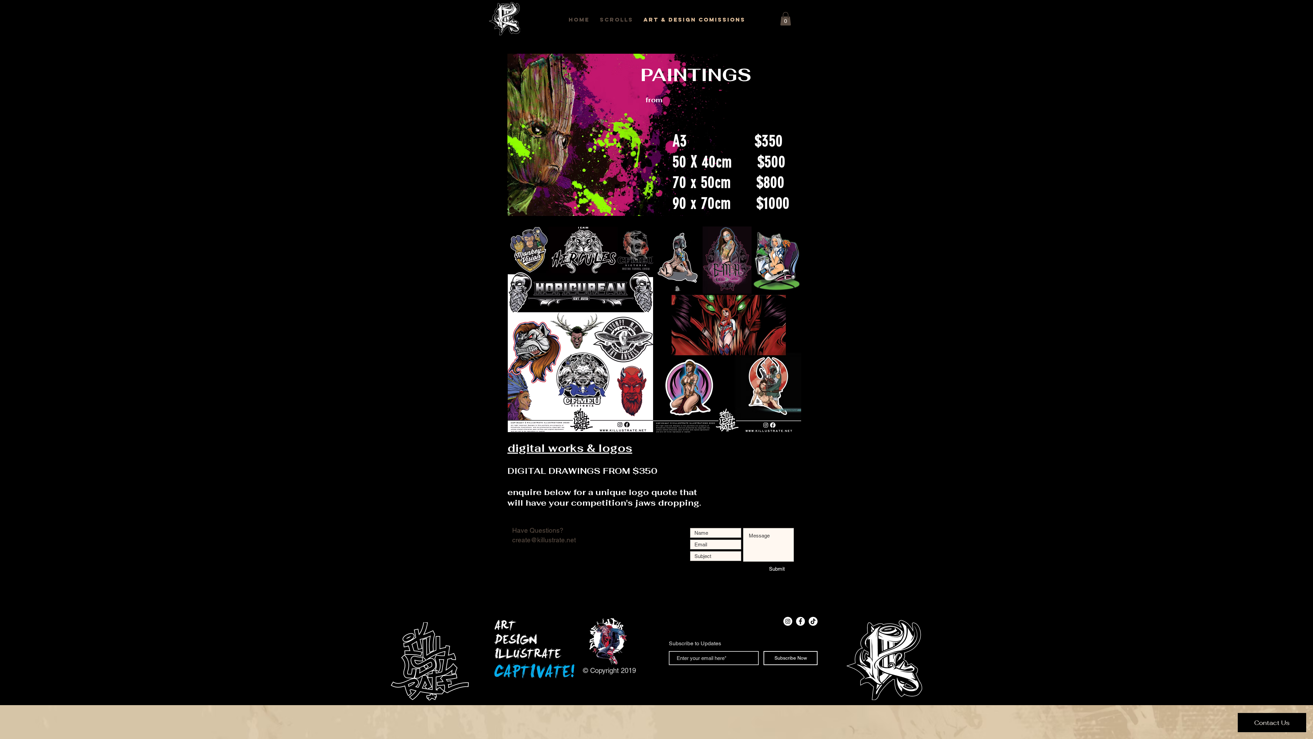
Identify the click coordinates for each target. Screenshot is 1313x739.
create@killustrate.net (544, 540)
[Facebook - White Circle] (800, 621)
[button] (785, 18)
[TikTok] (813, 621)
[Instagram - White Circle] (787, 621)
